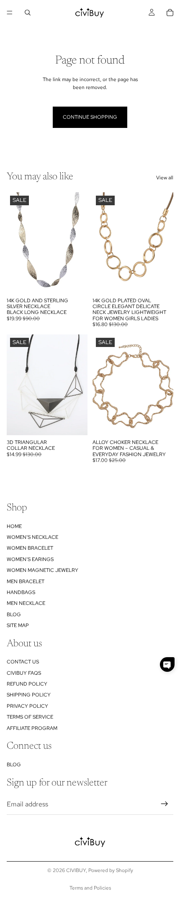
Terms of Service (30, 717)
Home (14, 526)
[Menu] (9, 12)
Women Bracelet (30, 548)
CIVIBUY (76, 870)
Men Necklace (26, 603)
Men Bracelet (25, 581)
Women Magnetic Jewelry (42, 570)
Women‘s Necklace (32, 537)
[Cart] (170, 12)
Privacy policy (27, 706)
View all (164, 177)
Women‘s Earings (30, 559)
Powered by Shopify (110, 870)
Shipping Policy (29, 695)
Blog (14, 614)
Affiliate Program (32, 728)
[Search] (27, 12)
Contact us (23, 662)
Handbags (21, 592)
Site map (18, 625)
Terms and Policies (90, 888)
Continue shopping (90, 117)
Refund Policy (27, 684)
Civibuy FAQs (24, 673)
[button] (167, 664)
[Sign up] (164, 804)
